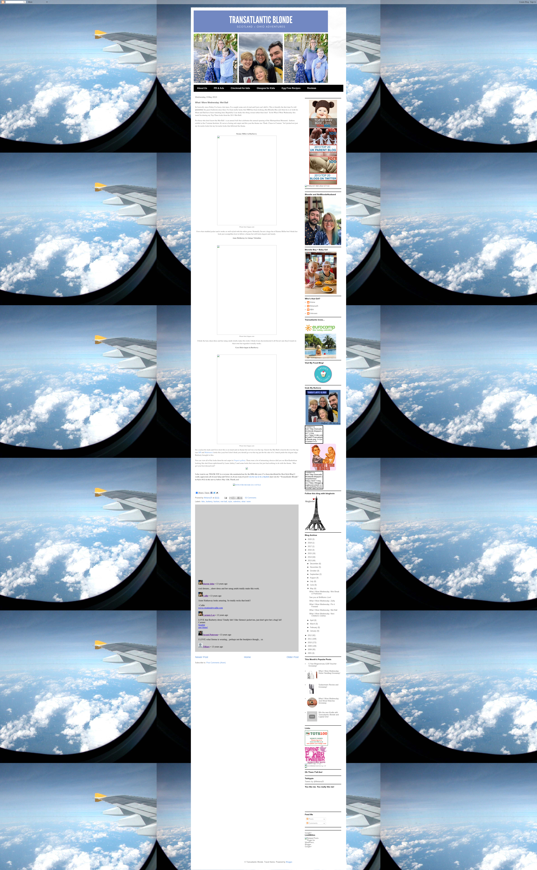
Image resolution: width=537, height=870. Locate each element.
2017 (310, 546)
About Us (202, 88)
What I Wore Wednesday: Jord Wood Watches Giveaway (329, 701)
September (314, 574)
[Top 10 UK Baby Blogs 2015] (323, 127)
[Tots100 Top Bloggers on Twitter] (323, 184)
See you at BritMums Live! (320, 597)
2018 (310, 543)
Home (247, 657)
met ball (224, 501)
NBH (312, 310)
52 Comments (250, 498)
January (313, 631)
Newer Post (201, 657)
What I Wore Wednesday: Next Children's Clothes (321, 615)
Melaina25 (314, 306)
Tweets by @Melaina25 (314, 781)
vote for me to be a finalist (259, 476)
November (314, 567)
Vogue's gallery (239, 460)
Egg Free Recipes (291, 88)
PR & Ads (219, 88)
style (230, 501)
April (312, 620)
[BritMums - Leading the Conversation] (316, 766)
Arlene (312, 302)
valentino (236, 501)
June (312, 585)
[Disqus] (246, 542)
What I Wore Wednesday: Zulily (322, 601)
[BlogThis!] (233, 498)
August (313, 578)
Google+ (308, 833)
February (314, 627)
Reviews (311, 88)
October (313, 571)
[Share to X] (236, 498)
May (312, 588)
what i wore (246, 501)
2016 (310, 550)
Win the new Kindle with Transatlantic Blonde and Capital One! (329, 714)
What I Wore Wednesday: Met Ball (323, 610)
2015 (310, 553)
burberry (209, 501)
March (313, 624)
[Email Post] (225, 498)
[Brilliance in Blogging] (317, 186)
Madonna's (209, 452)
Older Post (293, 657)
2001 (310, 653)
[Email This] (230, 498)
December (314, 564)
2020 (310, 539)
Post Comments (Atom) (216, 663)
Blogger (289, 862)
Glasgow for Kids (266, 88)
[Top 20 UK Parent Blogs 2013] (323, 155)
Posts (311, 819)
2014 (310, 557)
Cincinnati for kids (240, 88)
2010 (310, 642)
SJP (199, 452)
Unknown (313, 313)
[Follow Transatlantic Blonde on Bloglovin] (315, 530)
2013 (310, 560)
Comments (313, 823)
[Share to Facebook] (238, 498)
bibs (203, 501)
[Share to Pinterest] (241, 498)
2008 (310, 649)
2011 (310, 639)
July (312, 581)
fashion (216, 501)
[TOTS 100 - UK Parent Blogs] (316, 745)
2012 (310, 635)
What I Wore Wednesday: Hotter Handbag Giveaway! (329, 672)
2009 (310, 646)
